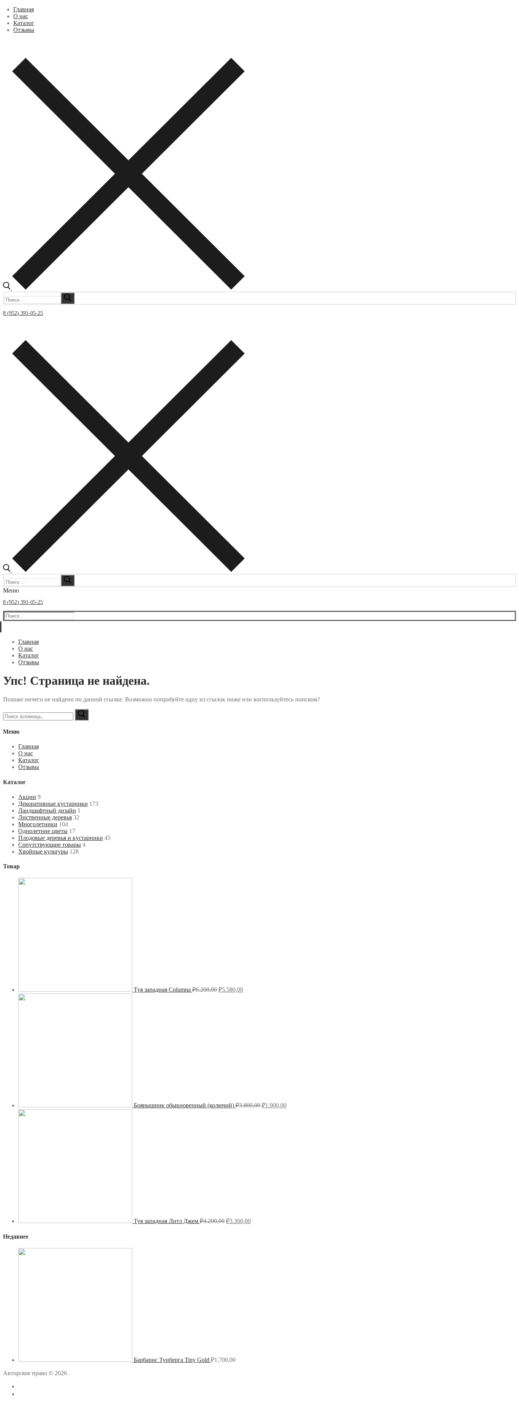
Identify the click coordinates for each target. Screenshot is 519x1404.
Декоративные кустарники (53, 803)
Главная (28, 746)
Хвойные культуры (43, 851)
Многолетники (37, 824)
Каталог (28, 760)
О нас (25, 753)
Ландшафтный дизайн (47, 810)
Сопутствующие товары (49, 844)
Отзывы (28, 767)
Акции (27, 797)
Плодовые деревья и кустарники (60, 838)
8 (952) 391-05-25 (23, 313)
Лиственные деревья (45, 817)
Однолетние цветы (43, 831)
